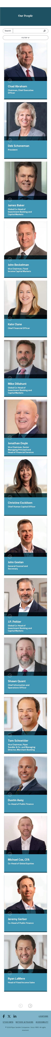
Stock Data (8, 1022)
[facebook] (4, 1017)
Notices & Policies (24, 1022)
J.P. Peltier (14, 621)
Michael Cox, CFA (18, 859)
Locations (43, 1016)
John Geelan (16, 562)
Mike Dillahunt (17, 383)
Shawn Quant (17, 681)
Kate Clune (15, 324)
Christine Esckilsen (20, 502)
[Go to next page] (30, 1006)
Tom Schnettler (18, 740)
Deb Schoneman (18, 146)
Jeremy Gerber (17, 919)
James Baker (16, 205)
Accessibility (42, 1022)
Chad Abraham (17, 86)
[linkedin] (14, 1017)
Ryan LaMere (16, 978)
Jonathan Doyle (18, 443)
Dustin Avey (16, 800)
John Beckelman (18, 265)
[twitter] (9, 1017)
